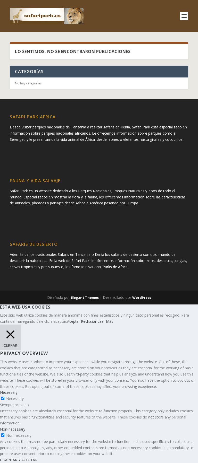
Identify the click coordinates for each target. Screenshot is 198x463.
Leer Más (105, 321)
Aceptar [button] (73, 321)
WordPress (141, 297)
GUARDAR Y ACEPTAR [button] (18, 459)
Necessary (15, 398)
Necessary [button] (9, 392)
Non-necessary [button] (12, 429)
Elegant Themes (85, 297)
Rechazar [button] (88, 321)
